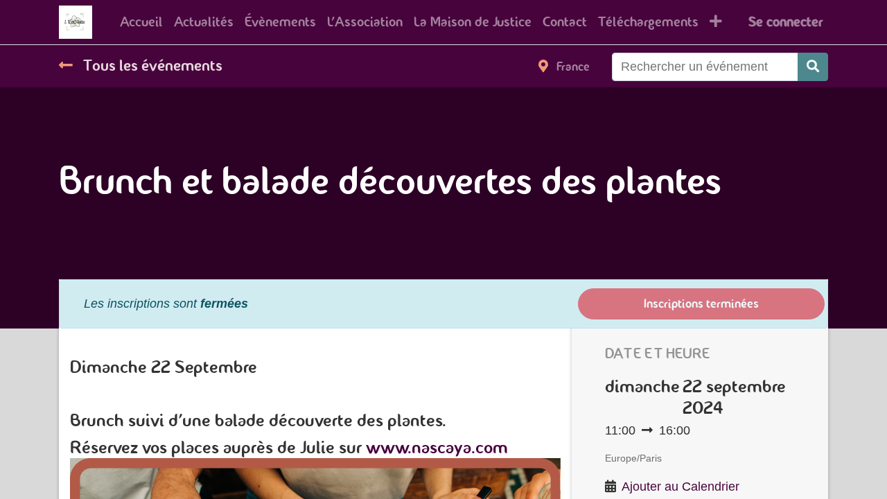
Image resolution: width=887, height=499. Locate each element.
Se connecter (785, 21)
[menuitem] (141, 22)
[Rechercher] (813, 67)
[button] (716, 22)
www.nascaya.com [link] (437, 447)
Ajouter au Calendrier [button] (680, 486)
